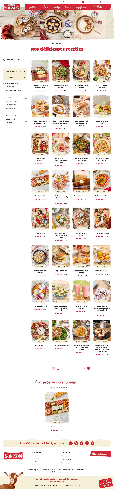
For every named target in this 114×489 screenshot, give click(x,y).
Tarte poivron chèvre (102, 196)
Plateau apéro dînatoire (40, 159)
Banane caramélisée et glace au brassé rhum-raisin (61, 123)
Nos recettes (45, 7)
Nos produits (32, 7)
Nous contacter (66, 459)
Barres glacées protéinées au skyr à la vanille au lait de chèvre (102, 309)
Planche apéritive (40, 196)
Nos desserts (36, 465)
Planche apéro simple (102, 233)
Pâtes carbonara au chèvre (40, 271)
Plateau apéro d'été (40, 306)
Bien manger (57, 7)
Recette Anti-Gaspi (11, 101)
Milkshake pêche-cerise (81, 307)
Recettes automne (11, 115)
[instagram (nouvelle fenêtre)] (76, 443)
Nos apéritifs (36, 455)
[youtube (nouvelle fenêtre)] (87, 443)
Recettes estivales (11, 108)
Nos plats (35, 461)
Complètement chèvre (99, 7)
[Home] (12, 7)
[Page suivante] (88, 368)
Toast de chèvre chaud (61, 345)
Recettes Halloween (11, 112)
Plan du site (80, 470)
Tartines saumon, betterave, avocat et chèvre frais (61, 198)
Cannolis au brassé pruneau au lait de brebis (81, 123)
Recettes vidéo (10, 86)
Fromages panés (10, 119)
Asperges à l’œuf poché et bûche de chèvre (61, 235)
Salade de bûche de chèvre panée (81, 159)
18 (84, 368)
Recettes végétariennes (13, 90)
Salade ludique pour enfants (61, 86)
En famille (8, 97)
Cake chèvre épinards (81, 196)
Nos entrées (35, 458)
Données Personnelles (65, 470)
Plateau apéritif (40, 345)
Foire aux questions (67, 463)
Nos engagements (81, 7)
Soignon (68, 7)
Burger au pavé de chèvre (102, 122)
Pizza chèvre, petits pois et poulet (102, 159)
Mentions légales (33, 470)
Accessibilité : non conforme (57, 472)
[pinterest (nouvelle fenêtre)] (81, 443)
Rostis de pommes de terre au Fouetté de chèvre (81, 347)
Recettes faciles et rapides (13, 94)
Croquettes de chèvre (102, 271)
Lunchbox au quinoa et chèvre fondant (40, 86)
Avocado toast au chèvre (81, 234)
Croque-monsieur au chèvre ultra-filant (40, 122)
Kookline (77, 485)
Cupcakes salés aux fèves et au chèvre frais (61, 308)
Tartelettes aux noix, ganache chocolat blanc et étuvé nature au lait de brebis (102, 348)
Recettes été (9, 122)
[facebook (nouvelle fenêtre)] (71, 443)
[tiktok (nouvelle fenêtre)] (92, 443)
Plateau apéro (40, 233)
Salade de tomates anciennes (102, 86)
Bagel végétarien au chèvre (81, 86)
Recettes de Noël (10, 104)
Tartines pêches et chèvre (81, 271)
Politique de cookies (48, 470)
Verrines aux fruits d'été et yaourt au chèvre (61, 160)
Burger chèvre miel (61, 271)
